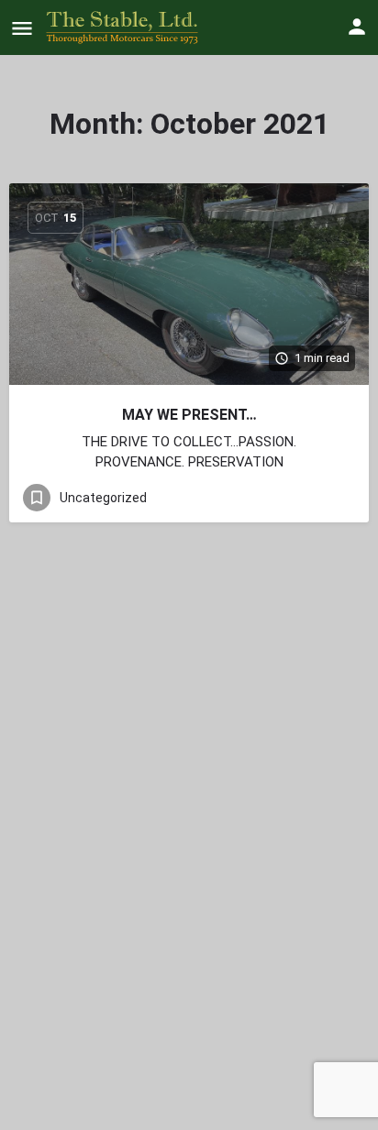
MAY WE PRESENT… (189, 414)
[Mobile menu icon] (22, 28)
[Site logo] (124, 27)
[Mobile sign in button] (357, 26)
